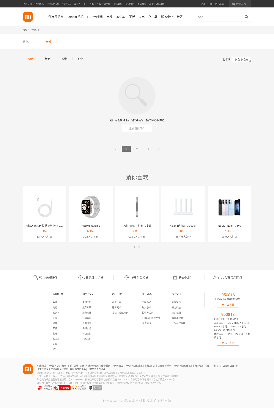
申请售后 (86, 302)
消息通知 (219, 3)
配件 (55, 349)
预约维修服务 (48, 277)
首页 (25, 29)
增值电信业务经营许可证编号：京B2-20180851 (61, 379)
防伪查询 (86, 333)
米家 (64, 365)
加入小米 (146, 307)
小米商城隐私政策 (182, 365)
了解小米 (146, 302)
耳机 (55, 328)
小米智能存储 (93, 365)
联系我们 (176, 312)
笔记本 (56, 312)
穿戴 (55, 323)
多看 (70, 365)
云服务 (77, 3)
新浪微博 (176, 302)
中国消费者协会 (78, 369)
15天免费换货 (139, 277)
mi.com (43, 372)
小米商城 (39, 3)
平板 (55, 317)
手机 (55, 302)
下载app (141, 4)
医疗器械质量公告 (169, 376)
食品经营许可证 (138, 379)
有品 (91, 3)
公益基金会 (177, 317)
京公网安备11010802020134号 (103, 372)
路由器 (56, 338)
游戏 (76, 365)
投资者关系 (147, 312)
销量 (64, 58)
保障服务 (86, 328)
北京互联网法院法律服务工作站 (52, 369)
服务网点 (116, 307)
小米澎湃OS (53, 3)
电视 (55, 307)
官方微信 (176, 307)
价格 (82, 58)
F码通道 (86, 338)
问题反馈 (216, 365)
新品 (47, 58)
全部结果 (35, 29)
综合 (31, 58)
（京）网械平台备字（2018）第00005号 (57, 376)
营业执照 (155, 376)
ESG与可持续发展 (151, 317)
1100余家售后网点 (230, 277)
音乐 (82, 365)
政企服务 (105, 365)
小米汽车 (66, 3)
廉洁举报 (146, 323)
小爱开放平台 (103, 3)
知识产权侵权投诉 (89, 382)
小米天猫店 (117, 365)
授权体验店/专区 (120, 312)
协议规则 (129, 3)
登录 (203, 3)
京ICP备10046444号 (76, 372)
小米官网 (27, 3)
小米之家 (116, 302)
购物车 (242, 3)
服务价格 (86, 312)
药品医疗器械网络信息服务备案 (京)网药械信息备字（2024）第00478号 (114, 376)
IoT (85, 3)
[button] (135, 247)
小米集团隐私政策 (134, 365)
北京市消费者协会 (96, 369)
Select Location (156, 3)
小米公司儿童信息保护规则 (157, 365)
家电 (55, 333)
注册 (209, 3)
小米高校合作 (178, 323)
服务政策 (86, 307)
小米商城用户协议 (201, 365)
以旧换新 (86, 323)
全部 (48, 41)
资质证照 (118, 3)
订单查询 (86, 317)
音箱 (55, 344)
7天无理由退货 (93, 277)
